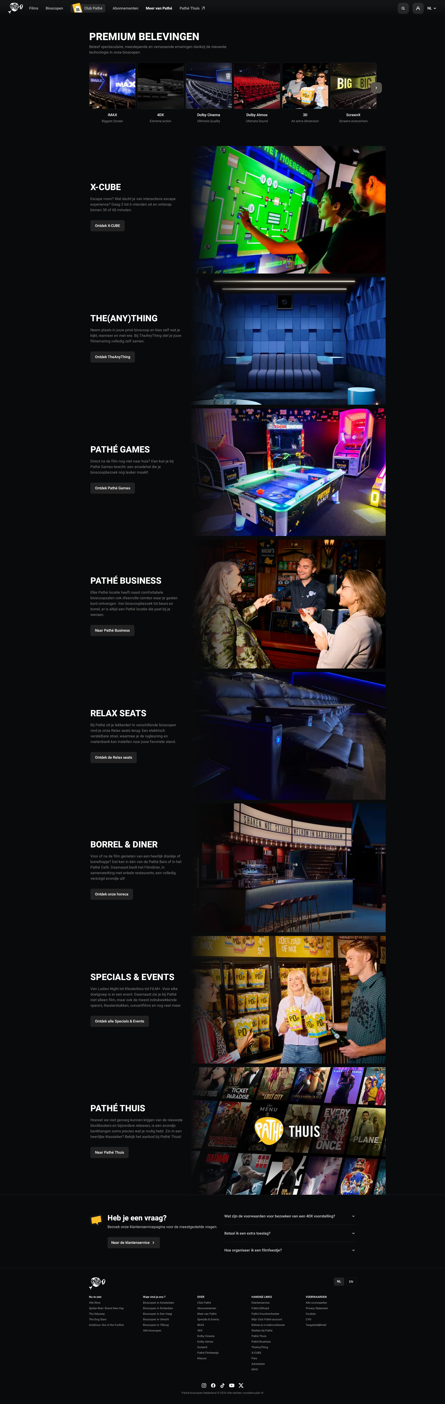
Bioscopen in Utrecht (156, 1319)
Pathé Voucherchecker (265, 1314)
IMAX (200, 1325)
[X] (241, 1385)
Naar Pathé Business (112, 630)
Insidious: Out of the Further (106, 1325)
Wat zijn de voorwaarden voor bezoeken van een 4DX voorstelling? (279, 1216)
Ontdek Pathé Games (112, 488)
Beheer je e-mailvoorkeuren (268, 1325)
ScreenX (202, 1347)
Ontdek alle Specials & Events (119, 1021)
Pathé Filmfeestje (208, 1353)
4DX (200, 1330)
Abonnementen (125, 8)
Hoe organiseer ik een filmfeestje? (253, 1250)
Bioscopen (54, 8)
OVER (200, 1297)
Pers (254, 1358)
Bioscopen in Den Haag (157, 1314)
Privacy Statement (317, 1308)
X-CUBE (256, 1353)
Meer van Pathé (159, 8)
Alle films (94, 1303)
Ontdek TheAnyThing (112, 357)
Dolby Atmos (205, 1342)
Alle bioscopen (152, 1330)
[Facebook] (213, 1385)
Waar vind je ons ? (154, 1297)
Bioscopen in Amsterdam (158, 1303)
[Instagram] (204, 1385)
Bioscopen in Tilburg (156, 1325)
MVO (254, 1369)
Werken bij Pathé (261, 1330)
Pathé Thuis (190, 8)
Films (33, 8)
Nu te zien (95, 1297)
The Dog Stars (97, 1319)
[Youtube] (232, 1385)
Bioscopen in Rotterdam (158, 1308)
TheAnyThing (259, 1347)
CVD (308, 1319)
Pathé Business (261, 1342)
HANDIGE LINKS (261, 1297)
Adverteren (258, 1364)
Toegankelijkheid (316, 1325)
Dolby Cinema (205, 1336)
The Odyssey (97, 1314)
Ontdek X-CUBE (107, 226)
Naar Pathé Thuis (109, 1152)
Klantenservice (260, 1303)
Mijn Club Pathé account (266, 1319)
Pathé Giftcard (260, 1308)
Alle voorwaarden (316, 1303)
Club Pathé (93, 8)
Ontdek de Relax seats (113, 757)
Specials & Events (208, 1319)
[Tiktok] (222, 1385)
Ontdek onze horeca (111, 894)
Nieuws (202, 1358)
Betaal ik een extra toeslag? (247, 1233)
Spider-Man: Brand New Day (106, 1308)
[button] (403, 8)
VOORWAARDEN (316, 1297)
